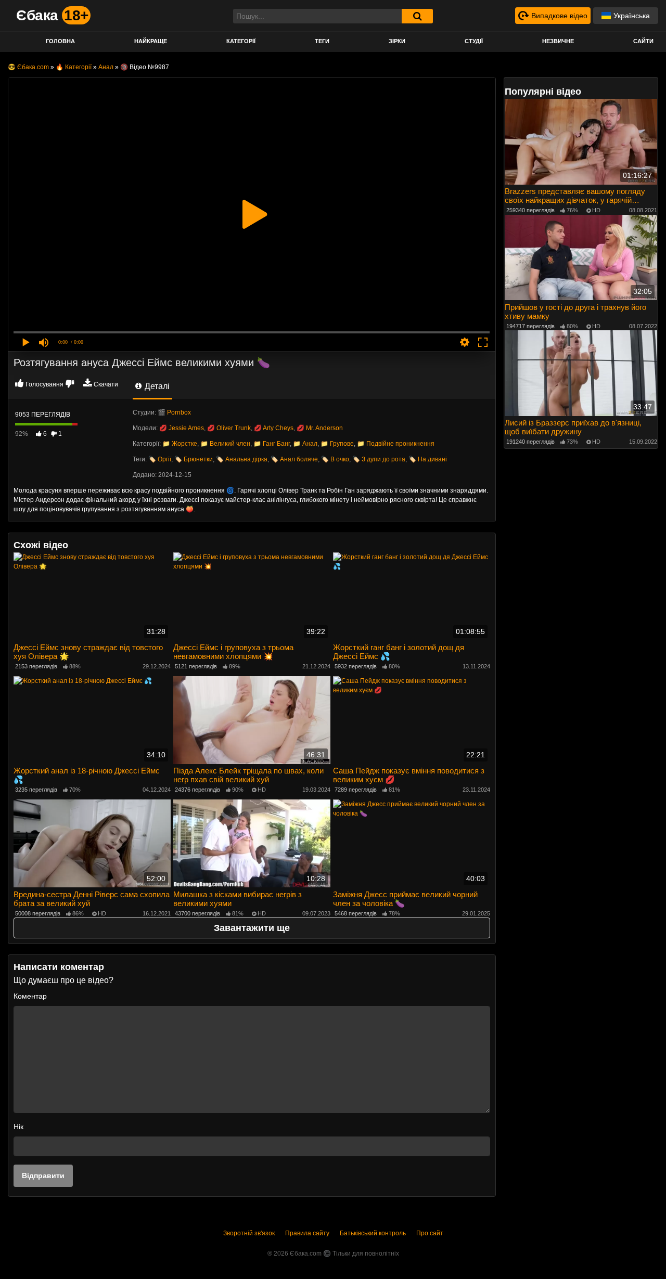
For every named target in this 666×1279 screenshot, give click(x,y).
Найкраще (150, 41)
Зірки (397, 41)
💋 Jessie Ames (181, 428)
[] (417, 16)
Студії (474, 41)
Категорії (240, 41)
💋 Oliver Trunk (229, 428)
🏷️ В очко (335, 459)
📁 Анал (305, 443)
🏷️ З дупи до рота (378, 459)
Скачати (106, 384)
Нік (18, 1126)
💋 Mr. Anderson (320, 428)
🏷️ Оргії (159, 459)
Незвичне (558, 41)
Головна (60, 41)
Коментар (30, 996)
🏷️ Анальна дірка (241, 459)
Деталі (156, 386)
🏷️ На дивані (427, 459)
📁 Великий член (225, 443)
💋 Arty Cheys (273, 428)
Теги (322, 41)
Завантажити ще (252, 928)
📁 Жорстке (179, 443)
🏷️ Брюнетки (193, 459)
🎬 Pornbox (174, 412)
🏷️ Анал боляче (294, 459)
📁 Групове (337, 443)
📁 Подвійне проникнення (395, 443)
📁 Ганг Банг (271, 443)
